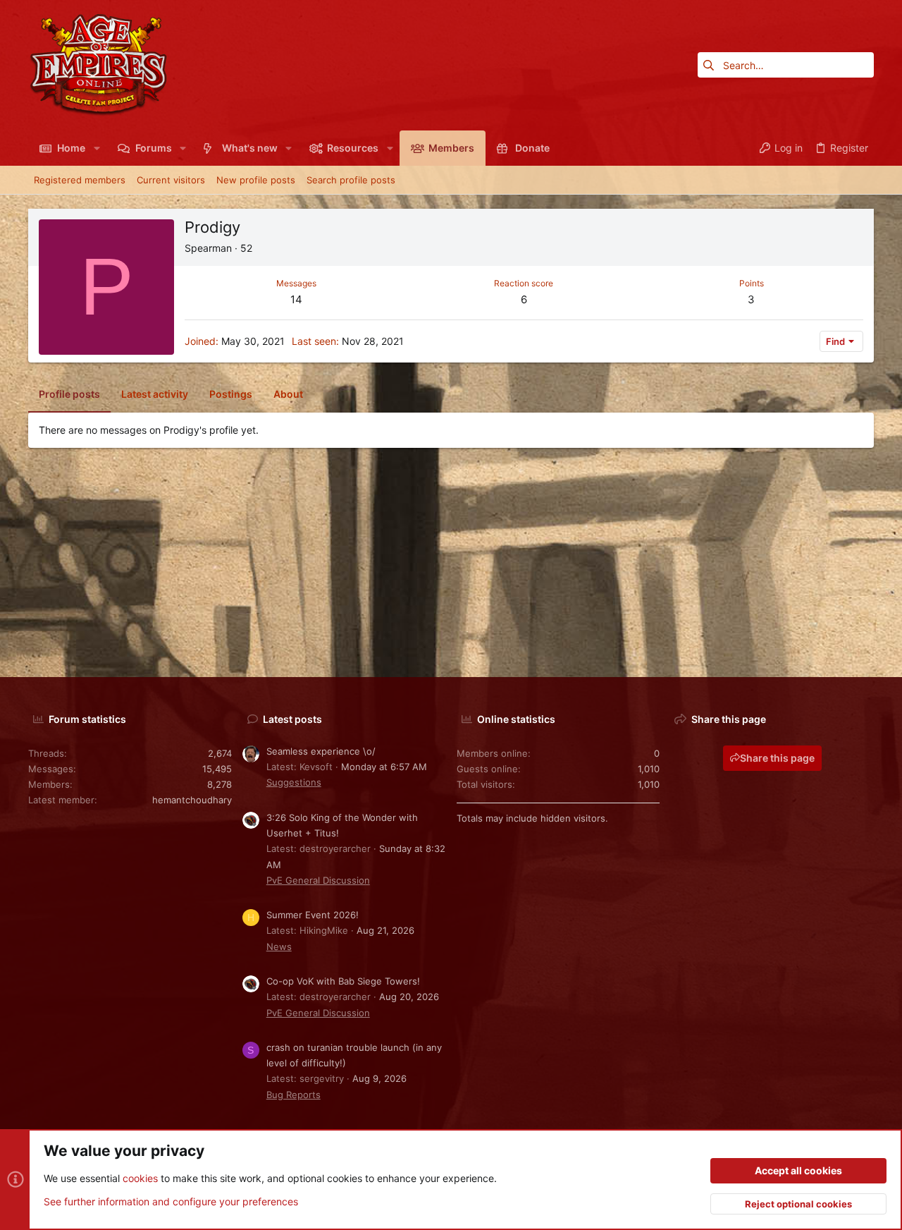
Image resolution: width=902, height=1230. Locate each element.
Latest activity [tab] (154, 394)
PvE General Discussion (318, 880)
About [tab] (288, 394)
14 (296, 299)
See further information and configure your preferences (171, 1201)
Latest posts (292, 719)
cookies (140, 1178)
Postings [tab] (230, 394)
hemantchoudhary (192, 799)
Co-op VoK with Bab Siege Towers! (343, 981)
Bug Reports (293, 1094)
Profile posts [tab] (69, 394)
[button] (96, 148)
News (279, 946)
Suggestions (293, 782)
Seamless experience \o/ (321, 751)
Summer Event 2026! (312, 914)
